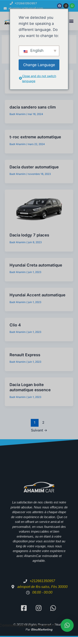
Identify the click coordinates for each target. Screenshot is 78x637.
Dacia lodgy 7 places (29, 235)
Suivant (39, 430)
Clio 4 (15, 324)
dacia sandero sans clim (33, 107)
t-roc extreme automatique (35, 136)
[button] (71, 21)
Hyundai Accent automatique (37, 294)
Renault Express (25, 354)
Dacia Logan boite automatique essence (30, 387)
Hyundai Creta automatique (36, 265)
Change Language (39, 64)
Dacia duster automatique (34, 166)
